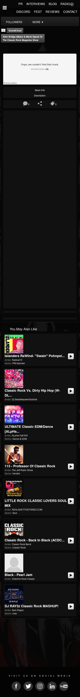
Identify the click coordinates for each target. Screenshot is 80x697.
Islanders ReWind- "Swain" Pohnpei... (35, 355)
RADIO (65, 4)
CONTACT (70, 11)
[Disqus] (39, 161)
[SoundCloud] (4, 48)
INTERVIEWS (35, 4)
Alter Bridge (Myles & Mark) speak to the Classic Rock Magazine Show (22, 38)
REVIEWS (53, 11)
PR (20, 4)
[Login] (72, 4)
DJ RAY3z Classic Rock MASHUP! (31, 606)
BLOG (53, 4)
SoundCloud (15, 30)
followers (14, 22)
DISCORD (23, 11)
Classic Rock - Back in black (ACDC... (35, 540)
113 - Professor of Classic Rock (30, 466)
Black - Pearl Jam (18, 574)
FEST (38, 11)
